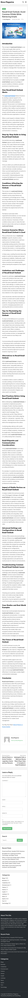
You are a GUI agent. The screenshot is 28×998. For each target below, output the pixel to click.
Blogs (3, 878)
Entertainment (6, 885)
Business (4, 880)
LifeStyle (4, 894)
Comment (5, 780)
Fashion (4, 887)
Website (4, 813)
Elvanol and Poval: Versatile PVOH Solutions (13, 851)
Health (4, 892)
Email (4, 806)
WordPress (9, 995)
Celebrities (5, 882)
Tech (3, 901)
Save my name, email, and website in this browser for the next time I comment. (13, 823)
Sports (4, 8)
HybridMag (17, 995)
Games (4, 889)
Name (4, 799)
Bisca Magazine (7, 2)
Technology (5, 903)
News (3, 896)
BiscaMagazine (7, 19)
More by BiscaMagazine (17, 740)
